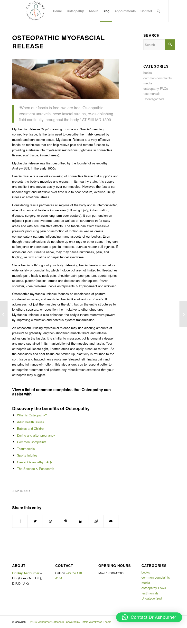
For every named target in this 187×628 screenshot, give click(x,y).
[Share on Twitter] (35, 521)
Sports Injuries (27, 455)
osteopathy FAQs (155, 88)
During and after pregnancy (36, 435)
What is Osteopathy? (32, 415)
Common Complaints (32, 442)
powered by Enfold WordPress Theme (88, 622)
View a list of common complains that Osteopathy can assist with (61, 392)
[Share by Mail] (110, 521)
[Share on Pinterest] (65, 521)
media (147, 83)
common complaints (157, 78)
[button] (149, 617)
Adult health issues (30, 422)
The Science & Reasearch (35, 468)
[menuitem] (57, 11)
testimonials (151, 93)
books (147, 72)
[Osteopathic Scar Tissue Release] (183, 314)
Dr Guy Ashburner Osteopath (46, 622)
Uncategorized (153, 99)
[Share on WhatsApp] (50, 521)
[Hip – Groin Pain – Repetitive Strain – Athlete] (4, 314)
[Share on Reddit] (95, 521)
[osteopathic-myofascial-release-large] (65, 79)
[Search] (158, 11)
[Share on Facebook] (20, 521)
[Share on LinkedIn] (80, 521)
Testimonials (26, 448)
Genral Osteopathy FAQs (35, 462)
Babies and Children (31, 428)
